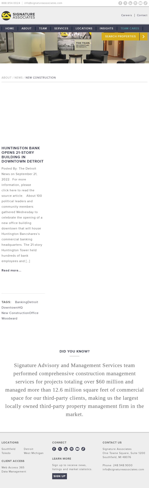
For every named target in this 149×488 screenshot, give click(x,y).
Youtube (140, 3)
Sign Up (60, 476)
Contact (142, 15)
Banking (21, 302)
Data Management (14, 471)
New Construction (15, 313)
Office (34, 313)
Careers (126, 15)
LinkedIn (130, 3)
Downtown (10, 308)
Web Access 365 (13, 467)
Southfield (9, 449)
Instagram (135, 3)
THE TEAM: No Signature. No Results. (38, 15)
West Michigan (34, 453)
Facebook (120, 3)
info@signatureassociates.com (43, 3)
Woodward (9, 318)
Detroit (33, 302)
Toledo (6, 453)
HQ (20, 308)
